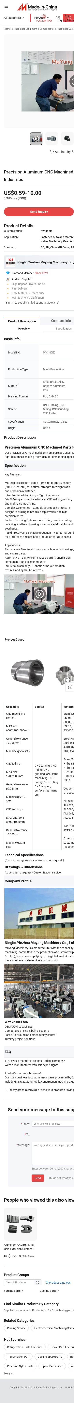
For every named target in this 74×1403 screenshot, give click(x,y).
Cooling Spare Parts (50, 1356)
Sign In (10, 302)
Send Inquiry (39, 211)
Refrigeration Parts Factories (24, 1347)
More (7, 1373)
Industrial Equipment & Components (34, 28)
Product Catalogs (60, 1282)
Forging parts (12, 1291)
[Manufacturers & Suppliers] (37, 7)
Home (7, 28)
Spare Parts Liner (52, 1366)
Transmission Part (18, 1356)
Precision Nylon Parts (20, 1366)
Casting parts (48, 1291)
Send (38, 1178)
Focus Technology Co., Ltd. (50, 1387)
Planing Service (16, 1328)
